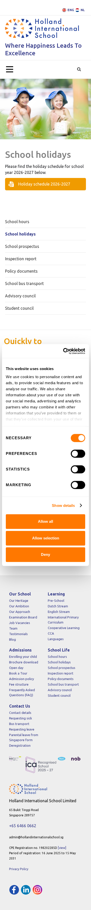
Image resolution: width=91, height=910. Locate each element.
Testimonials (18, 634)
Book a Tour (18, 673)
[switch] (78, 454)
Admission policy (21, 679)
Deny (45, 554)
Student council (59, 695)
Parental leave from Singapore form (23, 737)
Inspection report (60, 673)
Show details (63, 505)
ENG (70, 10)
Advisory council (60, 690)
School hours (57, 656)
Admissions (20, 650)
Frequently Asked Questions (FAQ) (22, 692)
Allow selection (45, 538)
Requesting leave (21, 729)
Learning (56, 594)
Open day (16, 667)
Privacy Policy (18, 869)
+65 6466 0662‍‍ (22, 825)
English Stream (59, 611)
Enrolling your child (23, 656)
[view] (62, 847)
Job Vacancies (19, 623)
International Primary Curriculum (63, 619)
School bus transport (63, 684)
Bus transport (19, 723)
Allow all (45, 521)
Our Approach (19, 611)
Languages (56, 639)
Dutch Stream (58, 606)
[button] (9, 69)
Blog (12, 639)
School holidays (59, 662)
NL (83, 10)
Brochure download (23, 662)
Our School (20, 594)
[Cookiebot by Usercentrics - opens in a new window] (64, 351)
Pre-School (56, 600)
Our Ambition (19, 606)
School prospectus (61, 667)
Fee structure (19, 684)
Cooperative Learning (64, 628)
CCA (51, 633)
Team (13, 628)
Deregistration (20, 745)
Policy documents (61, 679)
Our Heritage (18, 600)
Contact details (20, 712)
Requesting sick (20, 718)
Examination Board (23, 617)
